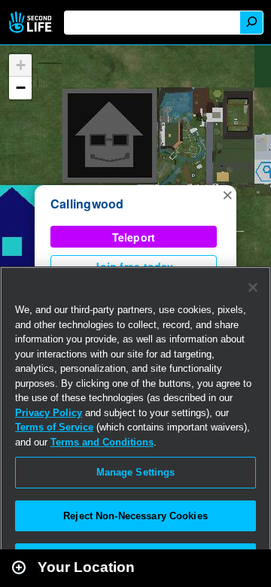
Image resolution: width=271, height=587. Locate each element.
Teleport (134, 237)
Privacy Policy (48, 412)
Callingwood (87, 203)
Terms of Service (54, 427)
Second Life (32, 22)
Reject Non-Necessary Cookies (135, 516)
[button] (227, 194)
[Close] (252, 287)
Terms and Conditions (102, 442)
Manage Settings (135, 472)
